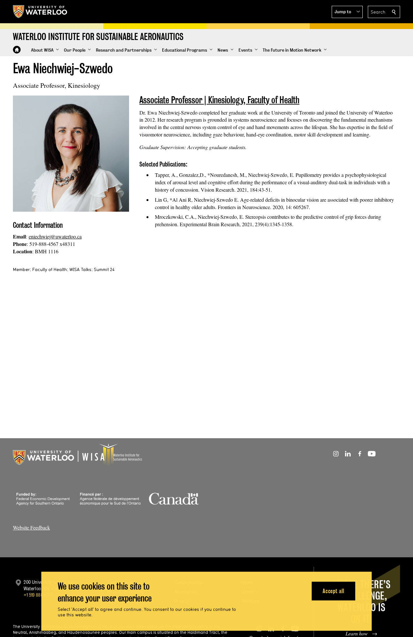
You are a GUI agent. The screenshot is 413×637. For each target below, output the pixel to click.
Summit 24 (104, 269)
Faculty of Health (49, 269)
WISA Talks (80, 269)
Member (21, 269)
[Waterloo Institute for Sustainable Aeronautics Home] (17, 50)
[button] (347, 12)
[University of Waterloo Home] (40, 11)
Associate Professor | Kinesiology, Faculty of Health (219, 100)
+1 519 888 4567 (38, 595)
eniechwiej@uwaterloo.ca (55, 236)
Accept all (333, 590)
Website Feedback (31, 527)
